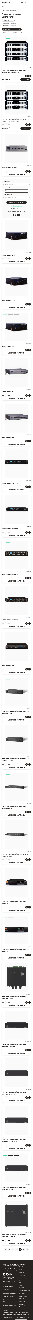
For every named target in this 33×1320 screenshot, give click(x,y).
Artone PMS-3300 (9, 437)
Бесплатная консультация (16, 202)
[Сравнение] (22, 2)
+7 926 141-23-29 (11, 1268)
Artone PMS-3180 (9, 392)
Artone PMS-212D (8, 255)
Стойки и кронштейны (22, 1305)
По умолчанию (6, 29)
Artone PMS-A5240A (10, 528)
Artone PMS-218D (8, 300)
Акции (21, 1266)
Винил (20, 1269)
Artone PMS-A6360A (10, 620)
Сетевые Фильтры (24, 1290)
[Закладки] (19, 2)
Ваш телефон (8, 194)
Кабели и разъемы (21, 1286)
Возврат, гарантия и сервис (9, 1306)
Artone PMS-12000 (9, 167)
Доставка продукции (9, 1293)
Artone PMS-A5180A (10, 483)
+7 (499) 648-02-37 (16, 208)
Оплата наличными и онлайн (10, 1300)
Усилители (22, 1275)
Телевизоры (22, 1301)
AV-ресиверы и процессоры (23, 1279)
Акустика (21, 1272)
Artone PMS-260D (9, 346)
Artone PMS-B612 (8, 665)
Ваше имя (7, 181)
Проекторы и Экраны (23, 1297)
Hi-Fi (20, 1282)
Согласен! (21, 1317)
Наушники (22, 1293)
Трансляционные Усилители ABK (9, 23)
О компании (7, 1289)
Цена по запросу (16, 174)
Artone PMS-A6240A (10, 574)
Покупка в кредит (8, 1296)
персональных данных (16, 206)
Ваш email (7, 188)
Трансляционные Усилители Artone (9, 25)
